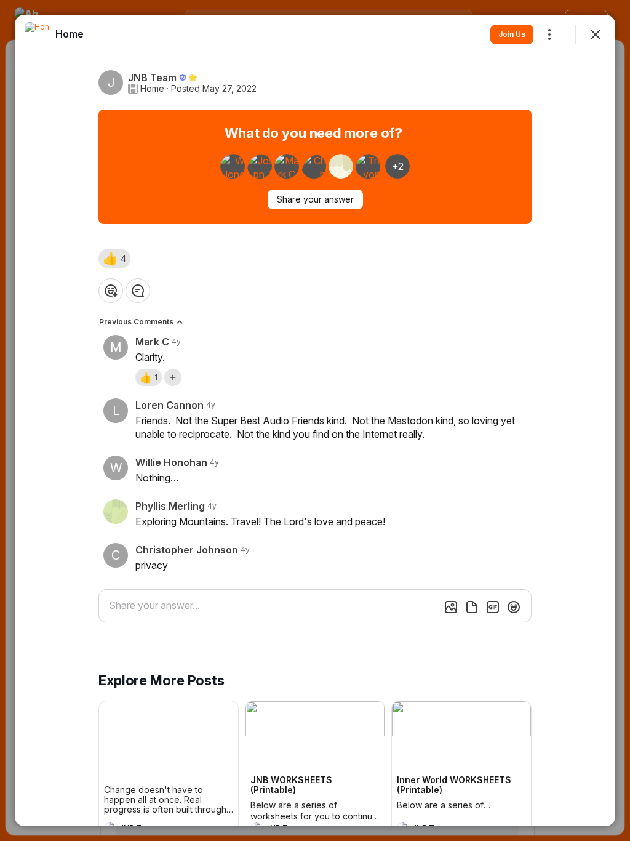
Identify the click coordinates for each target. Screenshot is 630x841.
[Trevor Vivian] (368, 166)
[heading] (69, 34)
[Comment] (138, 290)
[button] (114, 258)
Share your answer (315, 199)
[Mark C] (286, 166)
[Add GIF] (493, 607)
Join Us (511, 34)
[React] (110, 290)
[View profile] (37, 34)
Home (152, 89)
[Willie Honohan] (232, 166)
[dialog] (315, 420)
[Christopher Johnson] (313, 166)
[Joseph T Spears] (259, 166)
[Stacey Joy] (341, 166)
